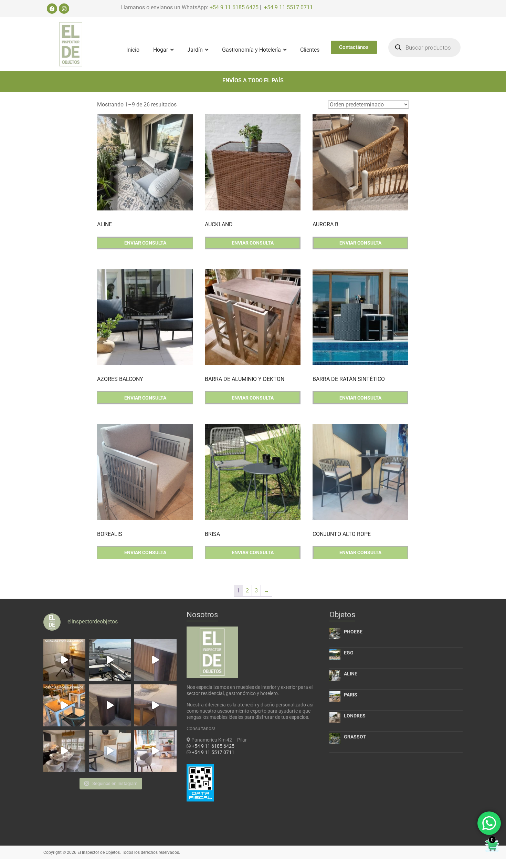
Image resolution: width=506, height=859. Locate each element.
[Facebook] (52, 8)
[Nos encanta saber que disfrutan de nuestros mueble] (64, 705)
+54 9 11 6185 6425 (234, 7)
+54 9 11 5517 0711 (288, 7)
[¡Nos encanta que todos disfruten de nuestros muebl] (64, 660)
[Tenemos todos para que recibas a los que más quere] (64, 751)
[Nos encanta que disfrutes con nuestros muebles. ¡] (110, 660)
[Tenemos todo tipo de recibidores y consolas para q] (155, 660)
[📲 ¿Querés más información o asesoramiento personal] (155, 705)
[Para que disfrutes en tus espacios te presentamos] (110, 751)
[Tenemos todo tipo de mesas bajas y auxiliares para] (110, 705)
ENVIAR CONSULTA (145, 243)
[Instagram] (64, 8)
